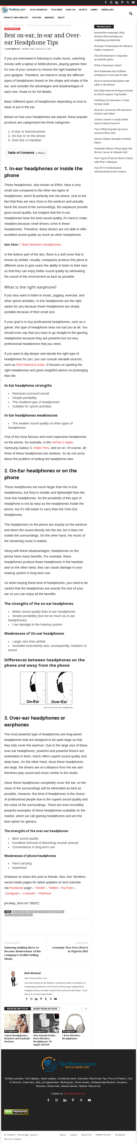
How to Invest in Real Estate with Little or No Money (111, 83)
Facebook (16, 888)
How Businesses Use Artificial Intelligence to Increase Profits (110, 73)
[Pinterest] (122, 2)
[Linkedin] (117, 2)
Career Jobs (107, 10)
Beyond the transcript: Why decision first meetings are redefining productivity (109, 36)
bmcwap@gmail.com (75, 1093)
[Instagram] (111, 2)
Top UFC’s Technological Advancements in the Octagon (110, 169)
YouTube (66, 888)
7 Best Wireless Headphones (40, 244)
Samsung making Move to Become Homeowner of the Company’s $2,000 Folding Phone (22, 953)
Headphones (18, 25)
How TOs (70, 10)
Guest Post (86, 1134)
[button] (131, 14)
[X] (128, 2)
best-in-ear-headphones (25, 912)
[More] (79, 930)
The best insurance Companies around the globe (110, 57)
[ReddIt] (62, 930)
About (61, 17)
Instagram (12, 893)
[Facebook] (105, 2)
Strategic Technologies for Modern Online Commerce (113, 48)
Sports (83, 10)
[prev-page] (82, 1009)
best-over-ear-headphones (18, 915)
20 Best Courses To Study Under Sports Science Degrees (111, 121)
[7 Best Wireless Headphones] (75, 1023)
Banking (49, 17)
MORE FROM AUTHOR (45, 1008)
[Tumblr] (46, 999)
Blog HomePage (38, 10)
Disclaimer (120, 1134)
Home (6, 25)
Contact (73, 1134)
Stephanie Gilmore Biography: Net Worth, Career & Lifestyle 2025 (113, 150)
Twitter (53, 888)
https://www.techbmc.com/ (35, 978)
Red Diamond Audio (30, 365)
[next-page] (86, 1009)
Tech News (56, 10)
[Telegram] (71, 930)
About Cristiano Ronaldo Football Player (112, 140)
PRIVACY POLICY (103, 1134)
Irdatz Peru (41, 448)
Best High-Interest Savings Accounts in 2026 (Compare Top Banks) (113, 92)
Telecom (36, 17)
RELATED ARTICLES (17, 1008)
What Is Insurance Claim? (108, 65)
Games (94, 10)
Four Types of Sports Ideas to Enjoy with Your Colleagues (113, 160)
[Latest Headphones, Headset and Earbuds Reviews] (17, 1023)
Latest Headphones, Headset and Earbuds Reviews (17, 1038)
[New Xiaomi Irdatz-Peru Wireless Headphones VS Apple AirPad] (46, 1023)
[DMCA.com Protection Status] (68, 1111)
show (41, 152)
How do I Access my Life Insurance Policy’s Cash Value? (113, 112)
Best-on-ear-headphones (51, 912)
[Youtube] (133, 2)
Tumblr (40, 888)
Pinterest (45, 893)
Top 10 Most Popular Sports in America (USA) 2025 (111, 131)
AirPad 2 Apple (62, 442)
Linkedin (29, 893)
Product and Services (16, 17)
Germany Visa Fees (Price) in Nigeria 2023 (70, 949)
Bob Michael (13, 49)
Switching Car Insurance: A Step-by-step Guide (112, 102)
